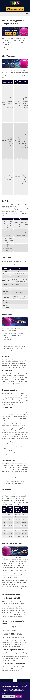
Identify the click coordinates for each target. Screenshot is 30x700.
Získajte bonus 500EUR (15, 9)
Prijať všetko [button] (18, 696)
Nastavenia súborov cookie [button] (8, 696)
